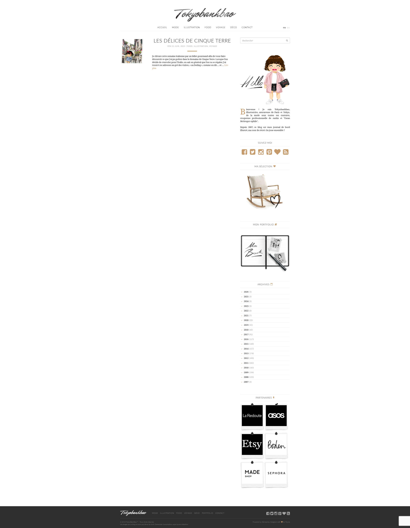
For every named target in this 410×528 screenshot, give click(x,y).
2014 (246, 348)
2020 (246, 320)
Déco (233, 28)
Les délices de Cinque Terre (192, 40)
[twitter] (271, 513)
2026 (246, 291)
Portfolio (207, 513)
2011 (246, 362)
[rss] (288, 513)
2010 (246, 367)
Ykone (287, 522)
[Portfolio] (265, 251)
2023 (246, 306)
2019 (246, 324)
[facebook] (267, 513)
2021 (246, 315)
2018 (246, 329)
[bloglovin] (284, 513)
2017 (246, 334)
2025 (246, 296)
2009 (246, 372)
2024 (246, 301)
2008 (246, 377)
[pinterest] (279, 513)
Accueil (162, 28)
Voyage (221, 28)
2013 (246, 353)
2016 (246, 339)
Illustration (192, 28)
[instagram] (275, 513)
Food (208, 28)
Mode (175, 28)
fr (284, 28)
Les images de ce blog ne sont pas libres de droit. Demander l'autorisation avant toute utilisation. (154, 524)
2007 (246, 381)
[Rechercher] (287, 40)
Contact (247, 28)
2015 (246, 343)
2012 (246, 358)
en (288, 28)
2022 (246, 310)
